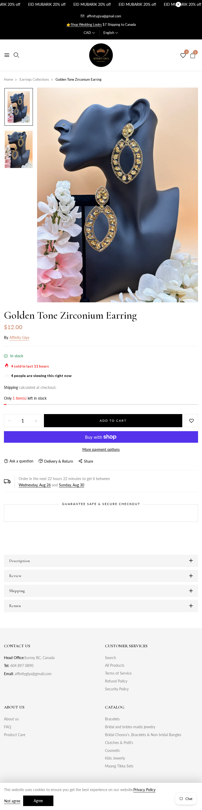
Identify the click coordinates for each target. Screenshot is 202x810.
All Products (114, 665)
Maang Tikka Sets (119, 766)
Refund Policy (116, 681)
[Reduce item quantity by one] (9, 420)
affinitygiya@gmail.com (104, 16)
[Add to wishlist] (191, 420)
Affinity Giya (19, 337)
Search (110, 657)
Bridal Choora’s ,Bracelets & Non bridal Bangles (143, 734)
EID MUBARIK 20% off (46, 4)
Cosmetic (112, 750)
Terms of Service (118, 673)
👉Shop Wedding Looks (84, 24)
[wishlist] (183, 56)
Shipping (11, 387)
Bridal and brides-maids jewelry (130, 727)
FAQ (7, 727)
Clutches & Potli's (119, 742)
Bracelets (112, 719)
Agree (38, 800)
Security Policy (117, 689)
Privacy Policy (144, 789)
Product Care (14, 734)
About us (11, 719)
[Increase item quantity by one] (36, 420)
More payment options (101, 449)
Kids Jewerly (115, 758)
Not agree (12, 801)
